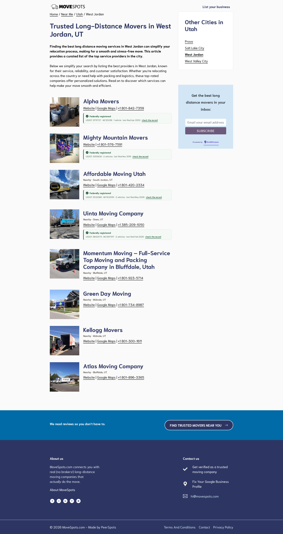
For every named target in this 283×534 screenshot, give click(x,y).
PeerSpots (108, 527)
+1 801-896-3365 (131, 377)
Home (54, 14)
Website (89, 108)
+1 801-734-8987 (131, 304)
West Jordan (194, 54)
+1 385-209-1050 (131, 224)
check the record (150, 120)
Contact (204, 527)
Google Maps (106, 108)
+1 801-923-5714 (130, 278)
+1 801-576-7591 (109, 144)
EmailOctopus (213, 142)
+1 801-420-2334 (131, 185)
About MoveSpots (62, 489)
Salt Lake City (194, 48)
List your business (216, 6)
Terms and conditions (180, 527)
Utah (79, 14)
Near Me (67, 14)
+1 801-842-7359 (131, 108)
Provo (189, 41)
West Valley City (196, 61)
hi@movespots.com (205, 496)
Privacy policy (223, 527)
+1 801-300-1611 (130, 341)
